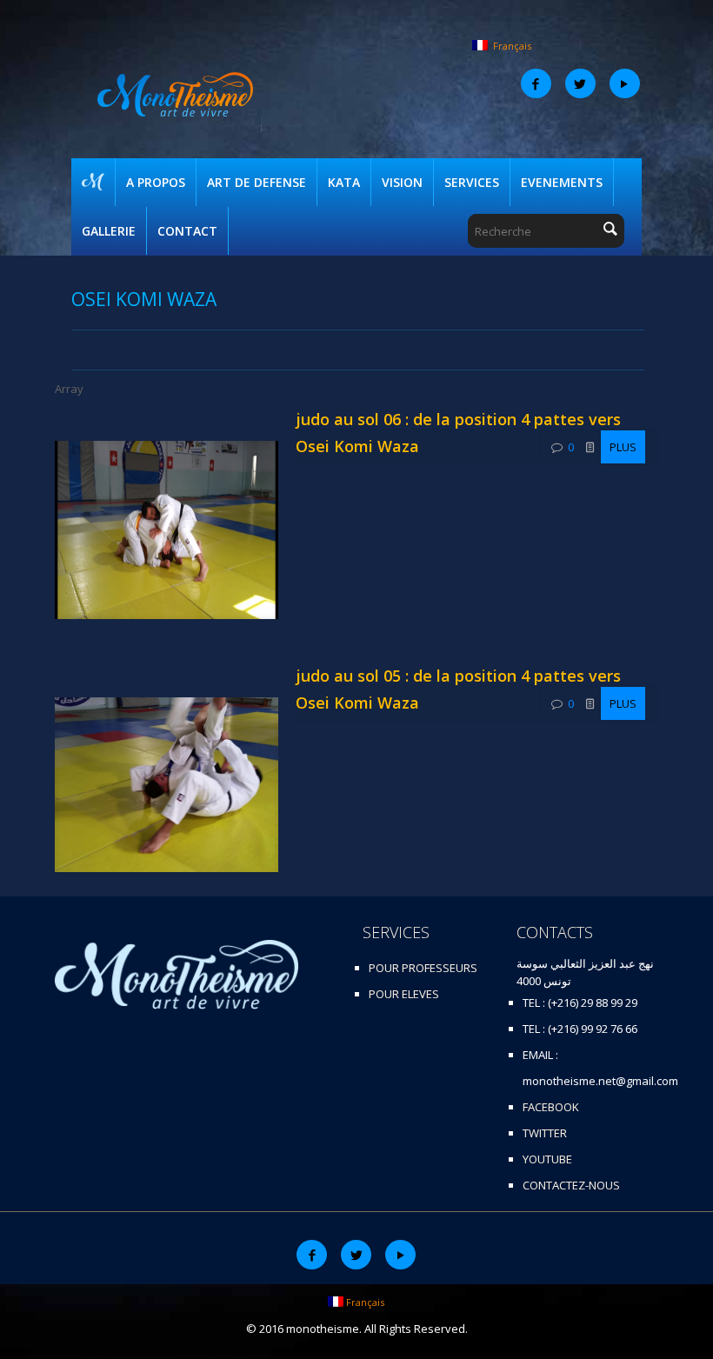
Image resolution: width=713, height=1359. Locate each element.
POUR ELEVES (404, 994)
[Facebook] (536, 83)
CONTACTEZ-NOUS (571, 1185)
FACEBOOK (551, 1107)
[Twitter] (580, 83)
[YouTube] (624, 83)
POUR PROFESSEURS (423, 968)
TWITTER (545, 1133)
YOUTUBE (547, 1159)
